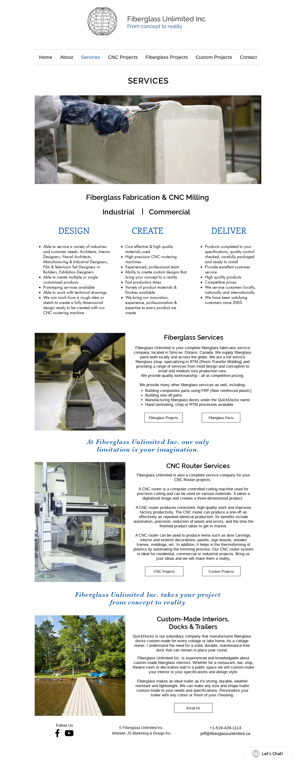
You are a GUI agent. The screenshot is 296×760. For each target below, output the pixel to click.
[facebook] (57, 733)
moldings (158, 544)
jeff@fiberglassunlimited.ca (225, 733)
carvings (242, 535)
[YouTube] (69, 733)
